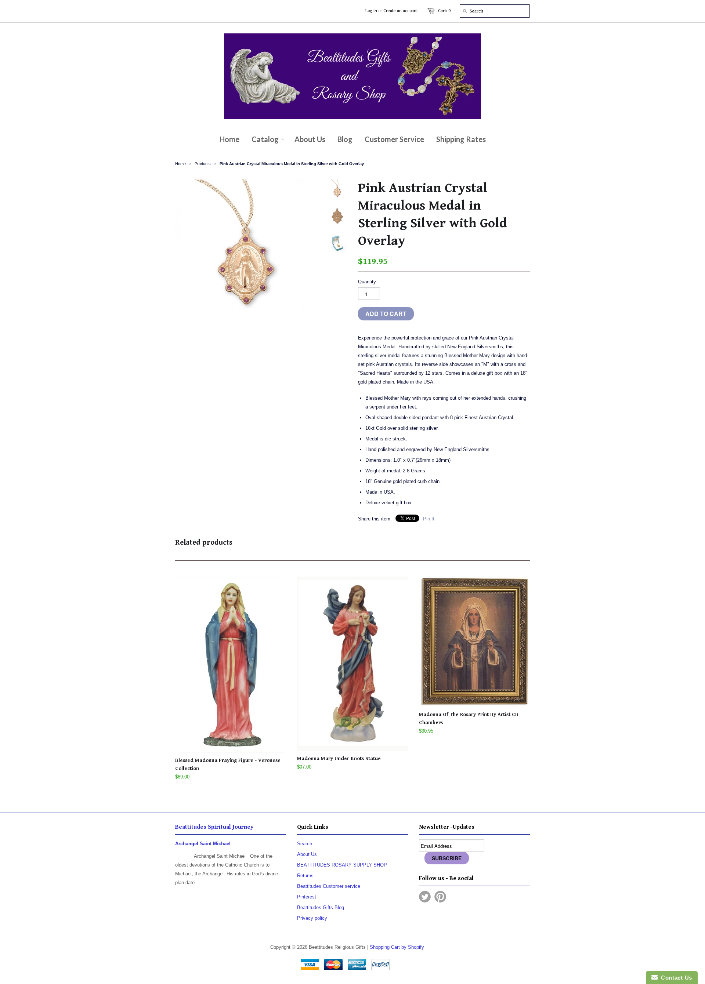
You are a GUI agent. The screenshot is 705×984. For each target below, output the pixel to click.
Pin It (428, 519)
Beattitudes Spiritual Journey (214, 827)
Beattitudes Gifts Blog (320, 907)
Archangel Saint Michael (203, 843)
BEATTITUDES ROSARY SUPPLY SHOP (342, 865)
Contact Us (675, 977)
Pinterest (306, 897)
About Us (307, 854)
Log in (371, 10)
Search (304, 843)
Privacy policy (312, 918)
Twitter (425, 897)
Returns (305, 875)
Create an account (400, 10)
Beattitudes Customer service (328, 886)
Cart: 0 (444, 10)
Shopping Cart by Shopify (397, 947)
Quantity (367, 281)
